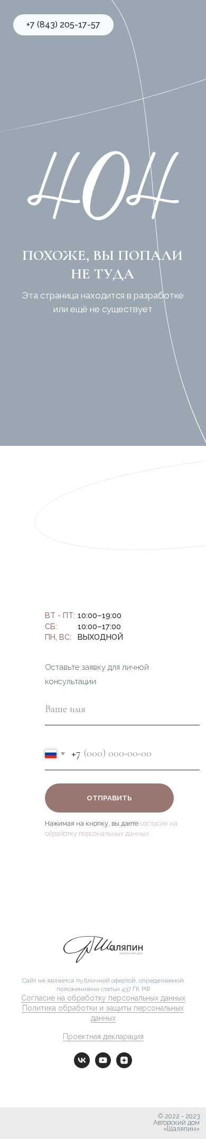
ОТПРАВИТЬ (109, 797)
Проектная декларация (103, 1036)
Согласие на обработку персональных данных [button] (103, 998)
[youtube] (103, 1065)
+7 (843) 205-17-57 (59, 585)
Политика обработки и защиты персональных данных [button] (103, 1013)
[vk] (82, 1065)
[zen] (124, 1065)
